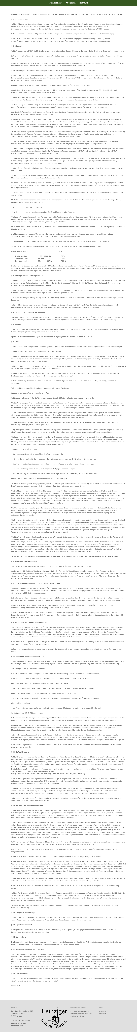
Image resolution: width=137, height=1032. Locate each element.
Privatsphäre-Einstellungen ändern (80, 1011)
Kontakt (84, 3)
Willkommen (55, 3)
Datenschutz (102, 1013)
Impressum (102, 1011)
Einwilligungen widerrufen (77, 1016)
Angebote (71, 3)
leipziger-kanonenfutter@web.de (30, 864)
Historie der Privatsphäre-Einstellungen (81, 1013)
